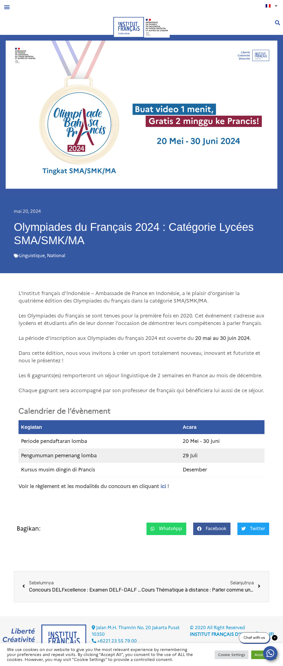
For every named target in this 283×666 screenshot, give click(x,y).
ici (163, 486)
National (56, 255)
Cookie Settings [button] (231, 654)
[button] (6, 6)
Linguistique (32, 255)
